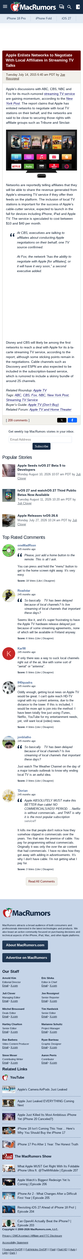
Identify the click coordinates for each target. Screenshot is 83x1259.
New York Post (57, 395)
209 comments (18, 420)
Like (39, 580)
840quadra (25, 682)
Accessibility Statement (15, 1242)
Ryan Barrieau (50, 1039)
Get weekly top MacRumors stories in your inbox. (41, 431)
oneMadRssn (27, 545)
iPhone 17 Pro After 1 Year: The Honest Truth (48, 1144)
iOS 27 (66, 18)
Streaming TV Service (22, 400)
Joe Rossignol (50, 993)
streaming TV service (59, 94)
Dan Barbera (9, 1039)
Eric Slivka (48, 978)
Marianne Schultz (52, 1024)
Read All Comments (41, 881)
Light (5, 1252)
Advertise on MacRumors (26, 958)
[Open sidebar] (78, 7)
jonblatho (24, 737)
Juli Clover (25, 503)
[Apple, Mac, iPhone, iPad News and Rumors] (33, 12)
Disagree (49, 580)
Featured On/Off (13, 1249)
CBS (26, 395)
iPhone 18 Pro (16, 18)
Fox (34, 395)
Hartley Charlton (12, 1024)
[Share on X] (61, 420)
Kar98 (22, 648)
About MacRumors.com (25, 945)
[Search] (71, 7)
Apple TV (40, 390)
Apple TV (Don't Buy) (43, 404)
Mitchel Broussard (13, 1009)
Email (5, 985)
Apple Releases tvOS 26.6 (38, 515)
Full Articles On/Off (36, 1249)
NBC (42, 395)
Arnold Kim (9, 978)
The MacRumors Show (33, 1156)
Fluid (52, 1249)
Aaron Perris (49, 1055)
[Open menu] (5, 7)
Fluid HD (62, 1249)
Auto (72, 1249)
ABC (18, 395)
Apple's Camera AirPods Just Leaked (42, 1089)
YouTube (17, 1077)
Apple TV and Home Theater (50, 409)
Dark (12, 1252)
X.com (14, 985)
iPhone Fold (44, 18)
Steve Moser (9, 1055)
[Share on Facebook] (72, 420)
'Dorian (23, 790)
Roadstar (24, 590)
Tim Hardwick (50, 1009)
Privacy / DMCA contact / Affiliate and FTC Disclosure (32, 1235)
